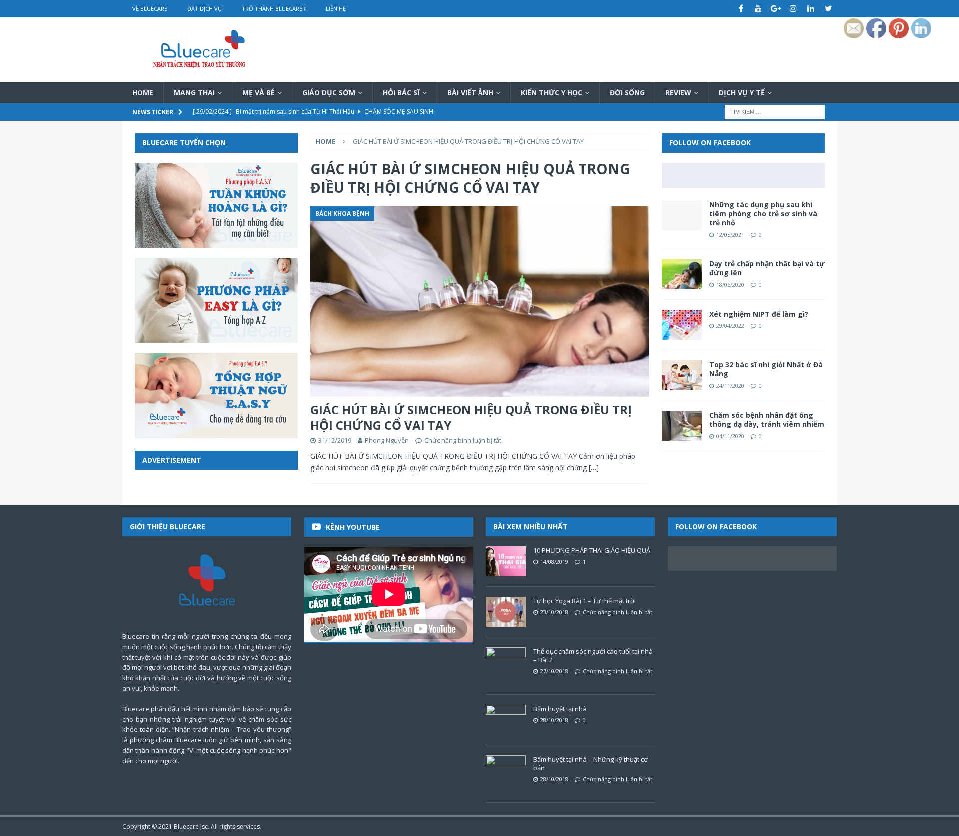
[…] (594, 467)
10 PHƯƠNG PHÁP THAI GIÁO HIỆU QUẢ (591, 550)
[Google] (776, 8)
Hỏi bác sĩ (401, 92)
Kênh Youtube (353, 527)
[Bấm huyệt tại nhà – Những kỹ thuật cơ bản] (506, 770)
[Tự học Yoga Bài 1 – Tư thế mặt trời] (506, 612)
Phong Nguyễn (387, 440)
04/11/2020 (730, 436)
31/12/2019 (334, 440)
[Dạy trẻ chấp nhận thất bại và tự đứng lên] (682, 274)
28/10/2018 (554, 720)
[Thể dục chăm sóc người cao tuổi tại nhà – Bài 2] (506, 662)
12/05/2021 (730, 234)
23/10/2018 (554, 612)
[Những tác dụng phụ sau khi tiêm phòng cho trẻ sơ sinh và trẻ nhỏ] (682, 215)
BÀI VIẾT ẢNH (470, 92)
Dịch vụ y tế (742, 92)
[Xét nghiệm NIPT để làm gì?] (682, 325)
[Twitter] (828, 8)
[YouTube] (758, 8)
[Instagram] (793, 8)
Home (142, 92)
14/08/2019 (554, 561)
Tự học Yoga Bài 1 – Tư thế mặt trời (584, 600)
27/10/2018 (554, 671)
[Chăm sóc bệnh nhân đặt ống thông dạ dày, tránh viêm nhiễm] (682, 426)
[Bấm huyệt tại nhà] (506, 720)
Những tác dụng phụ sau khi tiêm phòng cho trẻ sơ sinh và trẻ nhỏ (763, 213)
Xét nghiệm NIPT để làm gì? (758, 314)
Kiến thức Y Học (551, 92)
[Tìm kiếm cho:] (775, 111)
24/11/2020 (730, 385)
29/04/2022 (730, 325)
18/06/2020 (730, 284)
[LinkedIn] (811, 8)
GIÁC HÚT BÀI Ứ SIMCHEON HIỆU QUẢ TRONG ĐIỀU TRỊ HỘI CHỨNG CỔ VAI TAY (471, 417)
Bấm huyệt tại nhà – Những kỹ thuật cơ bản (590, 763)
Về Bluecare (149, 8)
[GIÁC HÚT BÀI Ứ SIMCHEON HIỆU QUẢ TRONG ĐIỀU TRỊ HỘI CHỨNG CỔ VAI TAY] (479, 301)
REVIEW (678, 92)
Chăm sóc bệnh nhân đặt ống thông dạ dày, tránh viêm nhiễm (766, 419)
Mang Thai (194, 92)
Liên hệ (336, 8)
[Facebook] (741, 8)
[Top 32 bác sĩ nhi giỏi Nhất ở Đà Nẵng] (682, 375)
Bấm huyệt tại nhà (560, 708)
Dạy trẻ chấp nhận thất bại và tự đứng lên (767, 268)
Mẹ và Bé (258, 92)
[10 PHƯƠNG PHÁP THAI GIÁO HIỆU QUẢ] (506, 561)
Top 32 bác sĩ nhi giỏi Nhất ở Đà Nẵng (766, 369)
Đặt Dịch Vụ (204, 8)
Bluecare (186, 826)
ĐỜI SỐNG (627, 92)
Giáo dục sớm (328, 92)
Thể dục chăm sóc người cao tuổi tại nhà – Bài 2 (593, 655)
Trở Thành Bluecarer (274, 8)
